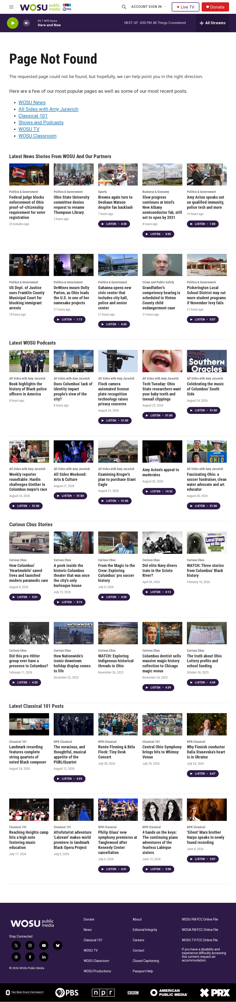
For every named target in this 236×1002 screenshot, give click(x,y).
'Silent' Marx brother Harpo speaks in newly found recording (205, 837)
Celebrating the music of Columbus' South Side (205, 388)
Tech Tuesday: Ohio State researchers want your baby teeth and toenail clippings (161, 391)
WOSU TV (28, 129)
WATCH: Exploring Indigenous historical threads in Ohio (116, 660)
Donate (217, 7)
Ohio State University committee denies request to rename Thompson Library (71, 205)
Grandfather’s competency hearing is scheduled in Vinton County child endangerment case (161, 297)
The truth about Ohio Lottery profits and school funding (204, 660)
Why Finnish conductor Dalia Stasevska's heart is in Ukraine (206, 751)
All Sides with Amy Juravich (48, 109)
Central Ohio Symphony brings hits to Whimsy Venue (162, 751)
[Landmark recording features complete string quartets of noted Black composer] (29, 724)
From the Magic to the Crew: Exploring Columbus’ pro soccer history (116, 573)
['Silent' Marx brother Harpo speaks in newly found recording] (207, 810)
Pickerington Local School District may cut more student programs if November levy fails (206, 295)
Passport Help (143, 971)
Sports (102, 192)
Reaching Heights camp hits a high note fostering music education (28, 840)
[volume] (26, 23)
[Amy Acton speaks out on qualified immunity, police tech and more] (207, 174)
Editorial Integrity (145, 930)
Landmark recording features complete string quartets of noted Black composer (27, 754)
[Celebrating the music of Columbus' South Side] (207, 361)
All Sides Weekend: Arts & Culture (70, 477)
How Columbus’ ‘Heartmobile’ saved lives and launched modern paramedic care (28, 573)
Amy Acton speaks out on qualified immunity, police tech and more (205, 202)
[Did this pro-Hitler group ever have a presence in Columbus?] (29, 633)
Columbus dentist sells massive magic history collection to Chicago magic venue (161, 663)
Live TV (187, 7)
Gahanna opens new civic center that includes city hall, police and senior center (114, 297)
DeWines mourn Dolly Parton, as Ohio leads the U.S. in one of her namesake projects (71, 295)
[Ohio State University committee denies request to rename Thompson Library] (74, 174)
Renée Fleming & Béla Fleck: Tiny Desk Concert (116, 751)
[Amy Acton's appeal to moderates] (162, 451)
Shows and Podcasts (41, 122)
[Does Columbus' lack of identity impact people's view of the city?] (74, 361)
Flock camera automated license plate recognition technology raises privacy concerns (113, 394)
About (137, 919)
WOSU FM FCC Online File (200, 919)
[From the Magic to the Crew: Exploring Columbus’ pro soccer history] (118, 542)
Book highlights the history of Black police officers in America (28, 388)
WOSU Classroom (37, 136)
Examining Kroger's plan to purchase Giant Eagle (117, 479)
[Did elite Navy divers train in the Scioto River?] (162, 542)
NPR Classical (63, 742)
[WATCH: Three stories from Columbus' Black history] (207, 542)
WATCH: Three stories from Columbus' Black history (205, 570)
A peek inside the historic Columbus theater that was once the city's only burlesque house (72, 575)
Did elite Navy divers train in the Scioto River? (159, 570)
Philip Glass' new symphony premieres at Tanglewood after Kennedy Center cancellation (117, 842)
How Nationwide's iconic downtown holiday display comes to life (72, 663)
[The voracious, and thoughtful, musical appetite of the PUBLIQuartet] (74, 724)
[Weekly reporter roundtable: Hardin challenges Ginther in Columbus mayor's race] (29, 451)
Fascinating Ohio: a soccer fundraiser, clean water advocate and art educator (207, 482)
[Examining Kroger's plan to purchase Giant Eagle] (118, 451)
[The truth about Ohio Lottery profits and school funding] (207, 633)
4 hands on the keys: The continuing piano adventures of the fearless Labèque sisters (160, 842)
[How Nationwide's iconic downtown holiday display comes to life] (74, 633)
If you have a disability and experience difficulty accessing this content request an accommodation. (204, 955)
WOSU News (32, 102)
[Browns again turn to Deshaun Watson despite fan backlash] (118, 174)
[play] (12, 23)
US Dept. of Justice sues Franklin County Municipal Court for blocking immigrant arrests (26, 297)
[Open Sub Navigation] (165, 7)
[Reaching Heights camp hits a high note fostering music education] (29, 810)
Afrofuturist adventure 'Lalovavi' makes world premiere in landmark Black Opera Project (72, 840)
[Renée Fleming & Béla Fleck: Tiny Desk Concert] (118, 724)
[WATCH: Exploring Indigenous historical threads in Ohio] (118, 633)
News (88, 930)
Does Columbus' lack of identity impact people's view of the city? (73, 391)
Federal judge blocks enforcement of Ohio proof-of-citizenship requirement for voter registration (27, 207)
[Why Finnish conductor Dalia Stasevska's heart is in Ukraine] (207, 724)
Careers (138, 940)
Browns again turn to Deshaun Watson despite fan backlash (115, 202)
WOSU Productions (97, 971)
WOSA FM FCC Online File (200, 930)
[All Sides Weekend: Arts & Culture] (74, 451)
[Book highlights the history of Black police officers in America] (29, 361)
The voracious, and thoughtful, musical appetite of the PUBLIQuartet (70, 754)
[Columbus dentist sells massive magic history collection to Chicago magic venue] (162, 633)
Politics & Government (23, 192)
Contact (138, 950)
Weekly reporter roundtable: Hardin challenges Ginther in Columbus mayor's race (28, 482)
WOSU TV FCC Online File (200, 940)
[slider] (34, 22)
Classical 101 (33, 116)
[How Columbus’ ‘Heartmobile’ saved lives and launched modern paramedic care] (29, 542)
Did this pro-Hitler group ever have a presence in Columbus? (28, 660)
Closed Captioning (146, 961)
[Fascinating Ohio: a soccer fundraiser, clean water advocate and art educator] (207, 451)
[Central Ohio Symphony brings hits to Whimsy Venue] (162, 724)
